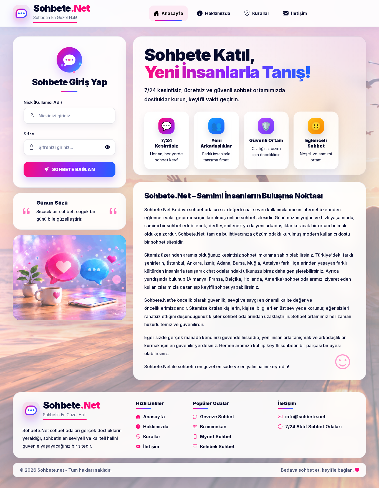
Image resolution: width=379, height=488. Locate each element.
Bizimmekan (213, 426)
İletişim (299, 13)
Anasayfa (172, 13)
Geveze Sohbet (217, 416)
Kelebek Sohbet (217, 446)
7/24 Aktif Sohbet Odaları (313, 426)
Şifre (29, 133)
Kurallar (260, 13)
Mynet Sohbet (216, 436)
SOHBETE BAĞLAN (73, 169)
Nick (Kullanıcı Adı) (43, 102)
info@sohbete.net (305, 416)
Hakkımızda (217, 13)
